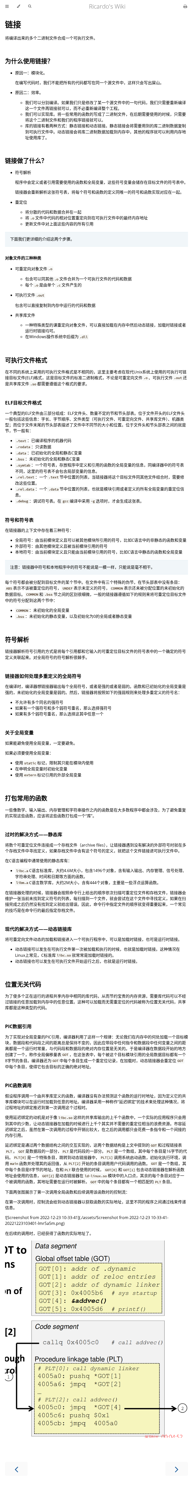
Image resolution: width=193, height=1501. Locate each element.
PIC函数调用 (18, 1085)
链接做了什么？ (26, 160)
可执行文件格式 (26, 360)
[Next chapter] (176, 1469)
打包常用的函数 (26, 798)
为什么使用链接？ (29, 61)
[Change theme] (18, 6)
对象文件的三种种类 (23, 258)
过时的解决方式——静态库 (33, 834)
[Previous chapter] (16, 1469)
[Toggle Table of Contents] (7, 6)
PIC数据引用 (18, 1026)
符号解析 (17, 639)
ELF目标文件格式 (23, 402)
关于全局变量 (19, 732)
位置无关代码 (23, 984)
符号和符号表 (19, 520)
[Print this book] (185, 6)
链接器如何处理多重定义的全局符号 (43, 676)
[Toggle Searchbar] (29, 6)
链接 (13, 24)
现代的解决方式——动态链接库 (38, 929)
